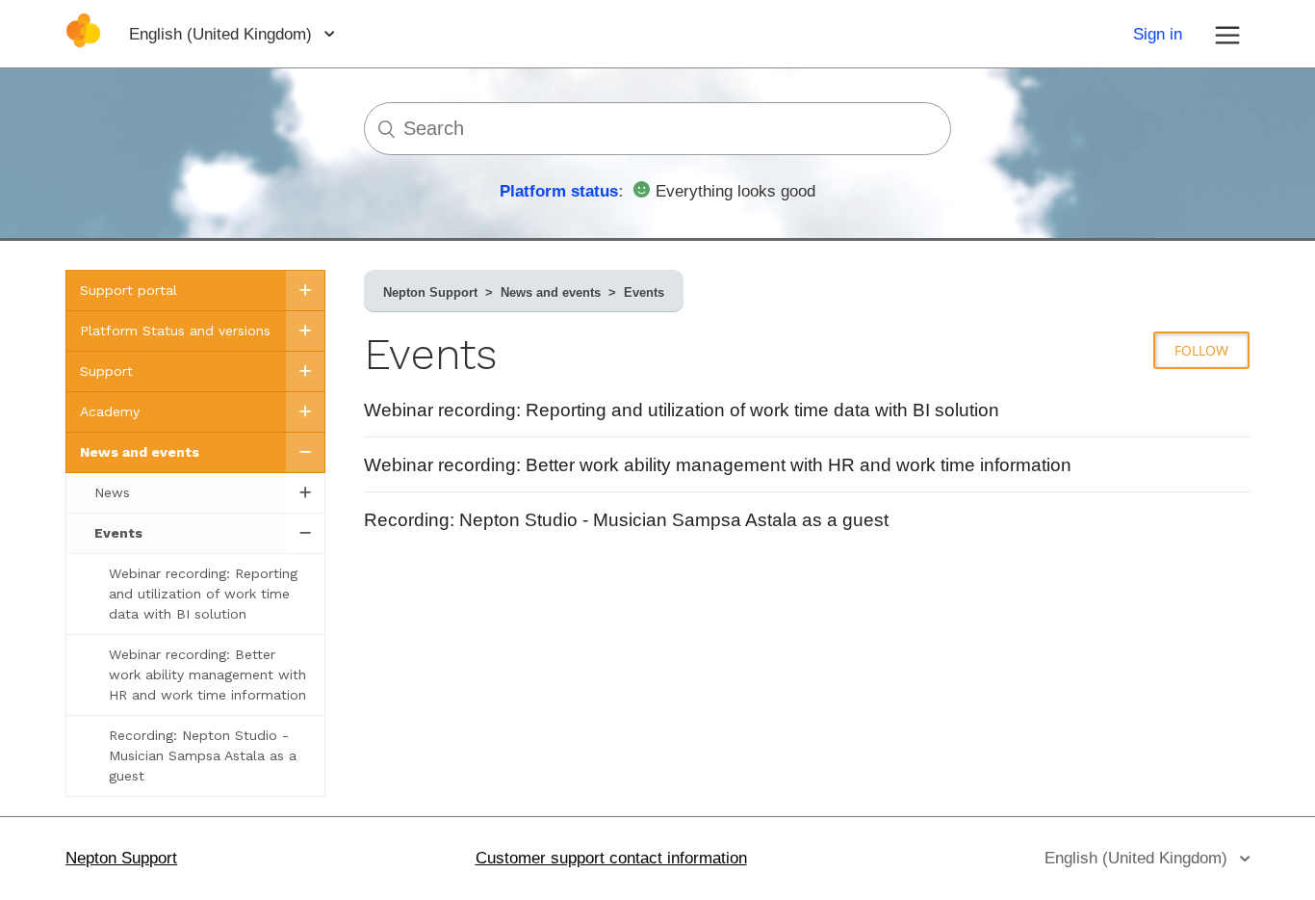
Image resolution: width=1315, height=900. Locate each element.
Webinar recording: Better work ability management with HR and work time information (717, 465)
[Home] (83, 43)
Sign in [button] (1157, 34)
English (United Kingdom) (223, 34)
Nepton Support (430, 292)
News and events (551, 292)
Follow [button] (1201, 350)
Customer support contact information (611, 858)
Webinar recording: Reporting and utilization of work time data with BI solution (681, 410)
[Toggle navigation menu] (1227, 33)
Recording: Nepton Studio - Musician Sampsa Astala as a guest (626, 520)
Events (644, 292)
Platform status (559, 191)
